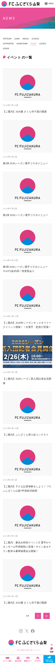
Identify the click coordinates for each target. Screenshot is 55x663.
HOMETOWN (22, 43)
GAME (17, 38)
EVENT (33, 43)
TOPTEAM (7, 38)
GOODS (42, 43)
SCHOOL (35, 38)
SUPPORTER (8, 43)
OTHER (6, 48)
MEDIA (26, 38)
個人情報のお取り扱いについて (29, 650)
